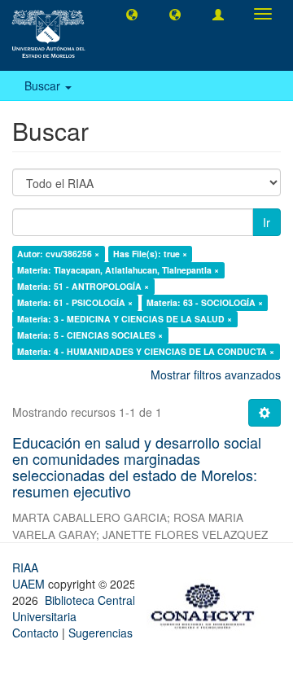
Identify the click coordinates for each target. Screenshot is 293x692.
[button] (131, 14)
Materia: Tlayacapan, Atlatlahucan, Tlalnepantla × (118, 270)
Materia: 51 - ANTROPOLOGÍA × (83, 286)
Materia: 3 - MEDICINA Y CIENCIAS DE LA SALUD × (124, 319)
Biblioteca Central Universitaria (73, 608)
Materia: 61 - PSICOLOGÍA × (75, 302)
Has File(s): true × (150, 253)
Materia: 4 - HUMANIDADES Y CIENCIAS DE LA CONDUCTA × (145, 351)
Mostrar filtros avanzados (216, 374)
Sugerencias (100, 632)
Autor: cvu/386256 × (58, 253)
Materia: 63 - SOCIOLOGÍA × (204, 302)
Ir (266, 222)
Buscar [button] (43, 85)
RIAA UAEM (30, 575)
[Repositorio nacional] (207, 603)
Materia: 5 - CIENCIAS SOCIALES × (90, 335)
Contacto (35, 632)
